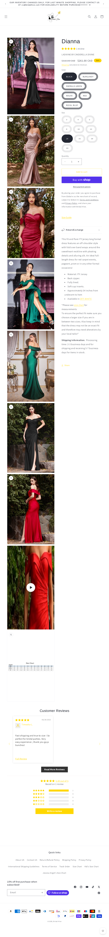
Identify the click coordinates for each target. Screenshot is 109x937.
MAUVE (69, 95)
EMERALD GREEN (74, 86)
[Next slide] (99, 744)
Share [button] (67, 365)
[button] (6, 17)
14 (67, 138)
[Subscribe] (42, 892)
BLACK (69, 76)
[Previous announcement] (5, 4)
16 (82, 140)
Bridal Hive (57, 921)
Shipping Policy (69, 860)
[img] (22, 720)
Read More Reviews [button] (54, 769)
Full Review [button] (21, 758)
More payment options (82, 187)
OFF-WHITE (86, 298)
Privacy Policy (85, 860)
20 (69, 149)
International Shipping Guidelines (23, 866)
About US (20, 860)
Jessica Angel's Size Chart (54, 873)
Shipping (65, 65)
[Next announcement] (103, 4)
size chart (79, 305)
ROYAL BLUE (72, 105)
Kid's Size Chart (92, 866)
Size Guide (67, 217)
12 (93, 130)
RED (85, 95)
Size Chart (77, 866)
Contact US (32, 860)
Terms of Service (49, 866)
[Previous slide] (9, 744)
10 (81, 130)
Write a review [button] (54, 811)
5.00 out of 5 (62, 780)
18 (94, 140)
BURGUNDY (88, 76)
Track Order (64, 866)
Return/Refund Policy (49, 860)
